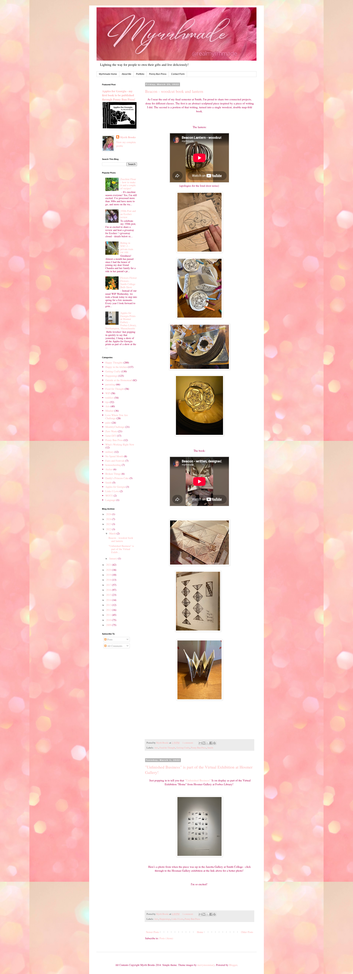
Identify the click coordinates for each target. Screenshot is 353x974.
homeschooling (113, 465)
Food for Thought (167, 747)
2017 (109, 585)
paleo (108, 422)
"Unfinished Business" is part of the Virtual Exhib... (121, 549)
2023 (109, 524)
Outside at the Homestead (118, 380)
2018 (109, 579)
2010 (109, 620)
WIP (107, 393)
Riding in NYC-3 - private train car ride (126, 247)
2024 (109, 519)
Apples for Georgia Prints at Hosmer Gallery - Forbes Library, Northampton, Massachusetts (121, 320)
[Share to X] (207, 743)
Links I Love (177, 919)
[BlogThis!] (204, 743)
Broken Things (113, 473)
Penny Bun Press (157, 74)
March (113, 533)
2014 (109, 600)
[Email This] (200, 743)
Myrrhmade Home (108, 74)
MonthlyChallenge (114, 427)
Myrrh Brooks (128, 137)
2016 (109, 590)
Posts (109, 639)
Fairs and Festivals (115, 460)
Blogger (233, 965)
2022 (109, 529)
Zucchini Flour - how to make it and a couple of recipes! (128, 183)
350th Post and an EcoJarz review (128, 214)
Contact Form (178, 74)
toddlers (109, 397)
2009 (109, 625)
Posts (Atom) (166, 938)
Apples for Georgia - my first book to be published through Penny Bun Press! (118, 95)
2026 (109, 514)
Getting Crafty (183, 747)
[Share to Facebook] (211, 743)
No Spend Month (114, 456)
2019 (109, 574)
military (109, 452)
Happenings (164, 919)
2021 (109, 564)
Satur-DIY (110, 435)
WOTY (109, 495)
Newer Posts (152, 932)
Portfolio (140, 74)
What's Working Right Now (119, 444)
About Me (126, 74)
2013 (109, 605)
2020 (109, 570)
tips (107, 402)
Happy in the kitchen (116, 367)
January (113, 558)
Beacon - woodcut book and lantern (174, 91)
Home (200, 932)
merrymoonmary (206, 965)
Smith (210, 747)
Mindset (109, 410)
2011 (109, 615)
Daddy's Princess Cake (117, 478)
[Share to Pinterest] (214, 743)
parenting (110, 384)
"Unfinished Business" (198, 780)
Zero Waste (111, 431)
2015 (109, 595)
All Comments (114, 646)
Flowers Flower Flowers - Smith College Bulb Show (128, 282)
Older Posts (247, 932)
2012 (109, 610)
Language (110, 500)
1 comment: (188, 742)
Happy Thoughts (114, 362)
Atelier (109, 469)
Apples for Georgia (115, 486)
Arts (156, 747)
